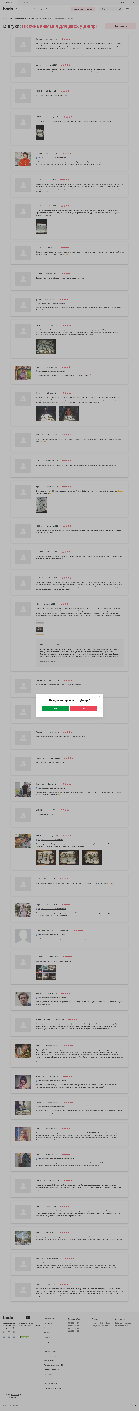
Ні (84, 709)
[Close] (99, 697)
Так (55, 709)
